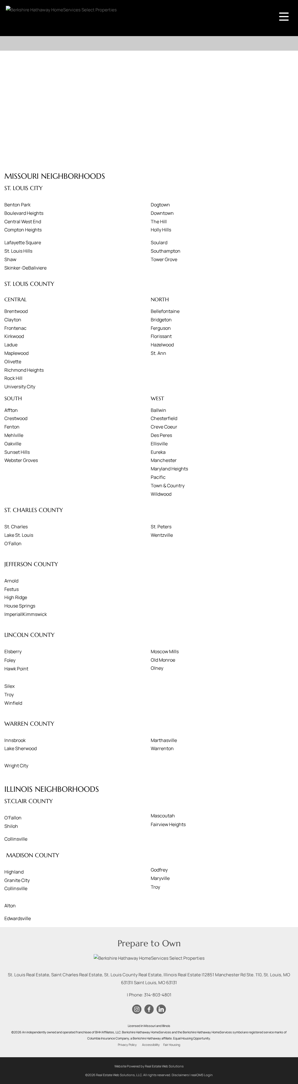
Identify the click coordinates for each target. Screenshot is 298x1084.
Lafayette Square (22, 242)
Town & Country (168, 485)
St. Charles (16, 526)
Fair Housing (171, 1045)
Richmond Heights (24, 370)
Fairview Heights (168, 824)
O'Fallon (13, 543)
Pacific (158, 477)
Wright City (16, 765)
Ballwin (158, 410)
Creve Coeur (164, 427)
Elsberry (13, 651)
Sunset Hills (17, 452)
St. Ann (158, 353)
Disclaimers (180, 1075)
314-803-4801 (157, 995)
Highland (14, 872)
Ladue (10, 344)
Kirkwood (14, 336)
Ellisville (159, 443)
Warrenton (162, 748)
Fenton (11, 427)
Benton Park (17, 204)
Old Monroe (163, 660)
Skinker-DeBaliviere (25, 268)
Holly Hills (161, 229)
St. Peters (161, 526)
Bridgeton (161, 319)
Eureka (158, 452)
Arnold (11, 581)
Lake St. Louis (18, 535)
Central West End (22, 221)
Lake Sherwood (20, 748)
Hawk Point (16, 668)
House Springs (19, 606)
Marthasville (164, 740)
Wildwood (161, 494)
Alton (10, 905)
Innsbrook (15, 740)
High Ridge (15, 597)
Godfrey (159, 870)
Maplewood (16, 353)
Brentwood (16, 311)
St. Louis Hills (18, 251)
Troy (9, 694)
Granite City (17, 880)
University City (19, 386)
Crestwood (15, 418)
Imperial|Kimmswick (25, 614)
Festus (11, 589)
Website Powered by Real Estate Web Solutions (149, 1066)
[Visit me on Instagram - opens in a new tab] (136, 1009)
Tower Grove (164, 259)
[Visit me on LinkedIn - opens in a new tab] (161, 1009)
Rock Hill (13, 378)
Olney (157, 668)
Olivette (12, 361)
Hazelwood (162, 344)
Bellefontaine (165, 311)
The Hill (159, 221)
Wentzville (162, 535)
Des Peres (161, 435)
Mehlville (13, 435)
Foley (9, 660)
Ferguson (161, 328)
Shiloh (11, 826)
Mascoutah (163, 815)
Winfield (13, 703)
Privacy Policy (127, 1045)
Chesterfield (164, 418)
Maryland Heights (169, 468)
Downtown (162, 213)
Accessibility (151, 1045)
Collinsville (15, 839)
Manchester (164, 460)
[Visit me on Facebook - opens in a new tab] (149, 1009)
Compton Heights (23, 229)
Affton (11, 410)
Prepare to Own (149, 943)
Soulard (159, 242)
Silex (9, 686)
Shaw (10, 259)
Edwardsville (17, 918)
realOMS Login (202, 1075)
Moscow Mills (165, 651)
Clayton (12, 319)
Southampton (165, 251)
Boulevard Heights (23, 213)
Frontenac (15, 328)
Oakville (12, 443)
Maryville (160, 878)
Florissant (161, 336)
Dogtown (160, 204)
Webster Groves (21, 460)
